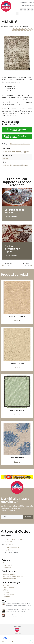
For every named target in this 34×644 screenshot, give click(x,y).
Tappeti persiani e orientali (13, 576)
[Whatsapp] (32, 9)
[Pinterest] (19, 29)
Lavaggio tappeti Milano (15, 211)
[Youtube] (28, 9)
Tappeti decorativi (10, 579)
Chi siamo (6, 563)
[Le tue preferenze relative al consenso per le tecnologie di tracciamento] (31, 641)
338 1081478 (9, 544)
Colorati (6, 165)
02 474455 (8, 542)
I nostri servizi (8, 565)
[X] (25, 29)
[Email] (28, 29)
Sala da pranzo (8, 588)
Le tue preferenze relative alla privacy (19, 638)
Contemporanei (15, 165)
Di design (24, 165)
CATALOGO (9, 26)
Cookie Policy (17, 633)
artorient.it (9, 550)
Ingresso (19, 152)
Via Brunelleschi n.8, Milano (15, 539)
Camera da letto (9, 152)
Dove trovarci (8, 567)
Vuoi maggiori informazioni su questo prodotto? (16, 136)
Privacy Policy (17, 626)
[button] (17, 13)
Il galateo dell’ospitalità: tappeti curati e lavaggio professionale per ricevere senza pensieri (18, 605)
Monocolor (18, 26)
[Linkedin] (16, 29)
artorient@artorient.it (13, 547)
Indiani (5, 158)
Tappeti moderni (24, 144)
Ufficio (5, 590)
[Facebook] (21, 9)
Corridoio (6, 596)
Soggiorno (25, 152)
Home (3, 26)
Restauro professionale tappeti (13, 249)
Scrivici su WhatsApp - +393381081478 (18, 130)
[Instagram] (24, 9)
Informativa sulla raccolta (10, 642)
